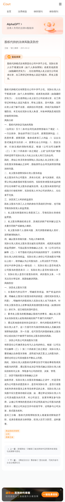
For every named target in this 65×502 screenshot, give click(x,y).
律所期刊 (38, 11)
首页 (9, 11)
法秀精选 (22, 11)
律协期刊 (53, 11)
